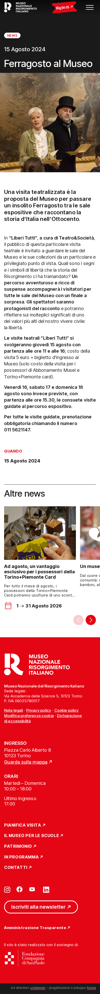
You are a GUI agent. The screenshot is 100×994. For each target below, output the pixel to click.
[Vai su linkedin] (46, 889)
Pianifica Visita (22, 825)
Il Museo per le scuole (31, 835)
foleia (91, 988)
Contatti (15, 867)
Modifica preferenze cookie (29, 715)
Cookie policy (66, 710)
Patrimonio (18, 846)
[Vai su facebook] (19, 889)
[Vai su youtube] (33, 889)
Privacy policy (38, 710)
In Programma (21, 857)
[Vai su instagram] (7, 889)
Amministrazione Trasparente (35, 928)
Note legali (13, 710)
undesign (37, 988)
